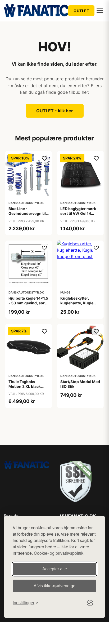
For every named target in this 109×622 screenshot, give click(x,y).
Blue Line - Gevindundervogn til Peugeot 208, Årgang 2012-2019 (27, 215)
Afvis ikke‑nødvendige (54, 586)
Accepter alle (54, 569)
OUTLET (81, 10)
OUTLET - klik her (54, 110)
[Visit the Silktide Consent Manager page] (90, 603)
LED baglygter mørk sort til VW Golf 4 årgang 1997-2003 (78, 213)
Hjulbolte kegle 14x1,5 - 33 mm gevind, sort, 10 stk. (28, 303)
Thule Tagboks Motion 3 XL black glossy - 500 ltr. (24, 386)
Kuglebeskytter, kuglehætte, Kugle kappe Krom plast (76, 303)
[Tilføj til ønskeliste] (44, 158)
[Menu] (99, 10)
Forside (11, 515)
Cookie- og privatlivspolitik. (59, 553)
